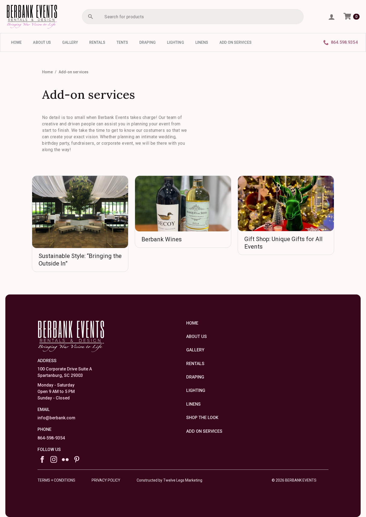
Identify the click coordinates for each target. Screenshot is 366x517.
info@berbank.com (56, 417)
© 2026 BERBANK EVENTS (294, 480)
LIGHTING (175, 42)
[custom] (65, 459)
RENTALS (97, 42)
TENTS (122, 42)
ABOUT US (42, 42)
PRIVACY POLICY (106, 480)
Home (47, 72)
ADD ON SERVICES (235, 42)
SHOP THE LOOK (202, 417)
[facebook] (42, 459)
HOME (16, 42)
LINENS (201, 42)
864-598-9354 (51, 437)
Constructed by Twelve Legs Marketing (169, 480)
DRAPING (147, 42)
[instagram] (53, 459)
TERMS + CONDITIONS (56, 480)
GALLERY (70, 42)
